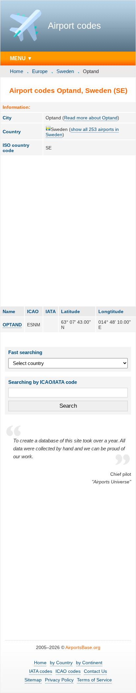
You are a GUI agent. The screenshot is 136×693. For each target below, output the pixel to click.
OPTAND (12, 324)
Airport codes (74, 26)
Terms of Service (94, 679)
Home (16, 71)
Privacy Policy (59, 679)
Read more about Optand (91, 117)
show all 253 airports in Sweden (82, 132)
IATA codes (40, 671)
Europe (40, 71)
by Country (61, 662)
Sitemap (33, 679)
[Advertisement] (68, 231)
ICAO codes (68, 671)
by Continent (89, 662)
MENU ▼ (21, 58)
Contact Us (95, 671)
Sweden (65, 71)
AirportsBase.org (82, 647)
